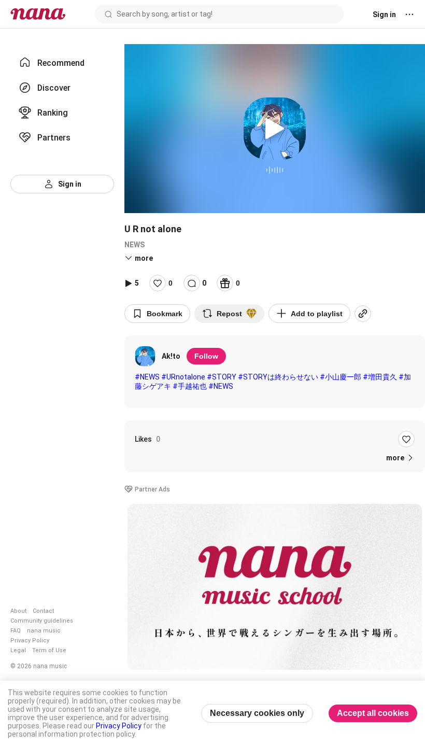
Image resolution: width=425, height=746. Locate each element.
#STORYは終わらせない (278, 377)
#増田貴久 (380, 377)
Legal (18, 650)
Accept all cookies (373, 713)
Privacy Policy (29, 640)
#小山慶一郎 (340, 377)
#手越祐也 (190, 386)
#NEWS (147, 377)
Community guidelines (41, 620)
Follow (206, 356)
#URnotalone (183, 377)
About (18, 611)
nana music (44, 630)
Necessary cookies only (257, 713)
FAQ (15, 630)
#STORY (221, 377)
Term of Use (49, 650)
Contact (43, 611)
